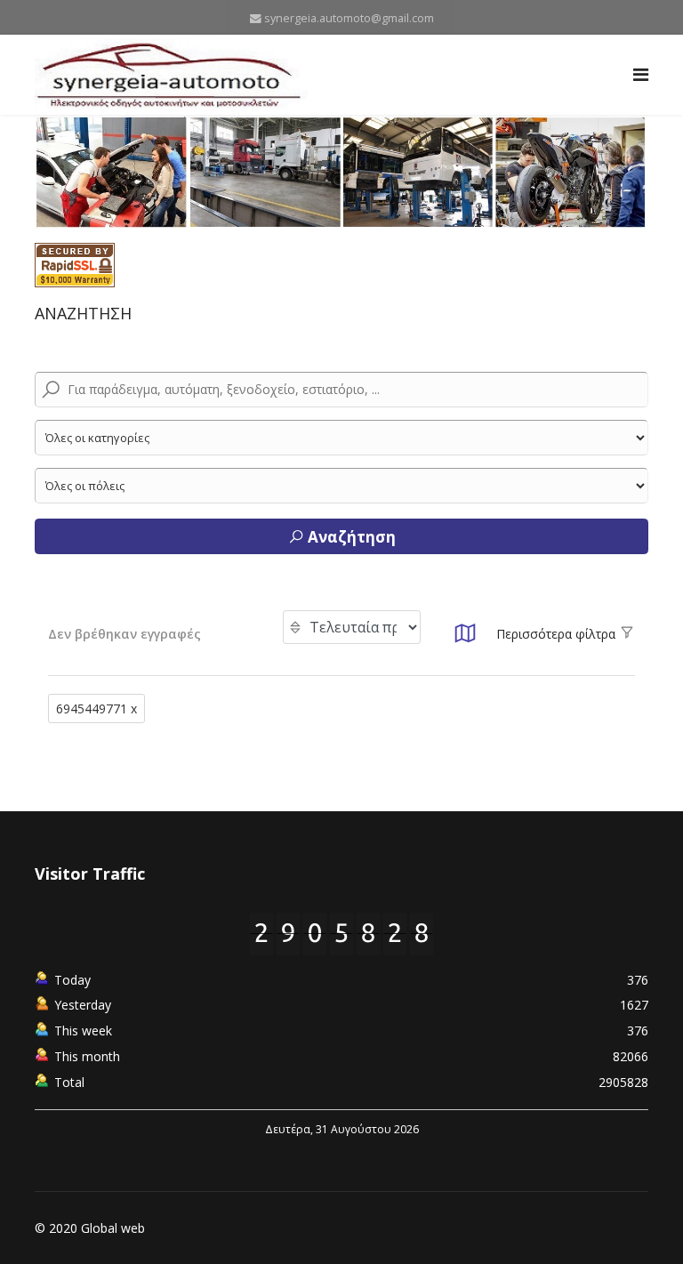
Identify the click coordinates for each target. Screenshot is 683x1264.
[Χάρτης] (465, 638)
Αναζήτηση (350, 537)
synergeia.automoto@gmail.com (349, 18)
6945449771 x (96, 708)
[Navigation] (640, 75)
